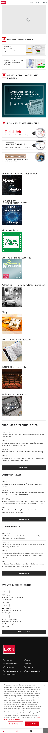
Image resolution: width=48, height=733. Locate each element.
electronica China (8, 608)
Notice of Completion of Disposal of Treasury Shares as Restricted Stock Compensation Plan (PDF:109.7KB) (23, 494)
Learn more (5, 602)
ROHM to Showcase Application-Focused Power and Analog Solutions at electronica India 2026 (21, 537)
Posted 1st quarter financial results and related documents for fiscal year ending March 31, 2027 (24, 545)
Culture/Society (11, 675)
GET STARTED (21, 103)
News (31, 2)
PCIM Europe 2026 (9, 619)
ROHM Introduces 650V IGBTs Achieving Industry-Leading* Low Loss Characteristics (24, 435)
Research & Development (14, 671)
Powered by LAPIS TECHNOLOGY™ (15, 201)
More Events (24, 631)
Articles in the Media (14, 394)
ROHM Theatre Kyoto (14, 366)
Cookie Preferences (15, 724)
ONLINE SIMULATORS (20, 39)
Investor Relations (11, 664)
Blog (4, 312)
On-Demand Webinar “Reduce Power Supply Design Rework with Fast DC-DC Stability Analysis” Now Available (23, 565)
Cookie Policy (15, 719)
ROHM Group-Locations (34, 671)
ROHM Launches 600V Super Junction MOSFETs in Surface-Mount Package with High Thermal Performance (23, 459)
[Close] (44, 685)
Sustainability (10, 667)
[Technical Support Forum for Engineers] (24, 143)
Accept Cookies (32, 724)
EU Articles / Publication (16, 339)
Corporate (9, 660)
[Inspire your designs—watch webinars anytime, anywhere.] (24, 155)
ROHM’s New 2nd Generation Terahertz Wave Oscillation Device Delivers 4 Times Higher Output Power (22, 444)
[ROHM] (4, 2)
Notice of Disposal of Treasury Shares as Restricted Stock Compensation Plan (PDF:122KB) (20, 511)
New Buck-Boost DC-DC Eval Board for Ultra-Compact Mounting (22, 452)
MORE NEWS (24, 467)
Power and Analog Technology (20, 173)
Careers (37, 2)
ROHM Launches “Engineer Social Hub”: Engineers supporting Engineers (22, 485)
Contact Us (44, 2)
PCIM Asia (6, 595)
